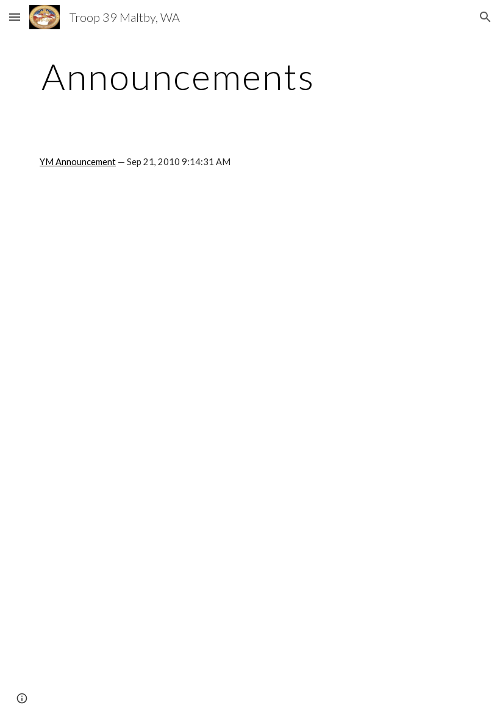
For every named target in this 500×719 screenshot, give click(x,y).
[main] (178, 76)
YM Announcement (78, 162)
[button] (14, 17)
